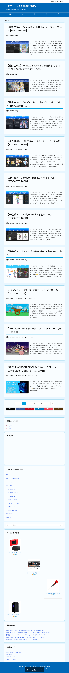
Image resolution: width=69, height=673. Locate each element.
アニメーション (30, 298)
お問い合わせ (9, 654)
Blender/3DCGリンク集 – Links (14, 652)
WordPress (9, 514)
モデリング (12, 489)
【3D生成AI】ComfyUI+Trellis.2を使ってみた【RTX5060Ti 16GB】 (24, 639)
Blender (9, 485)
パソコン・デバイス (31, 375)
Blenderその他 (12, 510)
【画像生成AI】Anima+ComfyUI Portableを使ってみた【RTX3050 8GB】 (25, 630)
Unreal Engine (10, 482)
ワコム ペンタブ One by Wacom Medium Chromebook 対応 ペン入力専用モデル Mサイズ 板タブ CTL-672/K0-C (15, 552)
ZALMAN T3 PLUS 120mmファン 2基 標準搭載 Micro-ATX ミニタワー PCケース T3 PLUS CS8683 (15, 615)
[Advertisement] (34, 451)
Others (8, 517)
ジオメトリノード (13, 503)
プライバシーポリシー (11, 659)
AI (17, 35)
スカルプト (11, 506)
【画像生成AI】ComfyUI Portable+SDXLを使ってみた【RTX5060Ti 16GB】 (26, 635)
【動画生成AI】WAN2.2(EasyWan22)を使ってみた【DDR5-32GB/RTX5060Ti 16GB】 (28, 632)
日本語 (9, 428)
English (10, 426)
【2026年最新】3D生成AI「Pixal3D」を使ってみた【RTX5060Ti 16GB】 (25, 637)
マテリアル (11, 496)
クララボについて (10, 657)
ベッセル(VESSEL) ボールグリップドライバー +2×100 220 (53, 593)
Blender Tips (12, 499)
